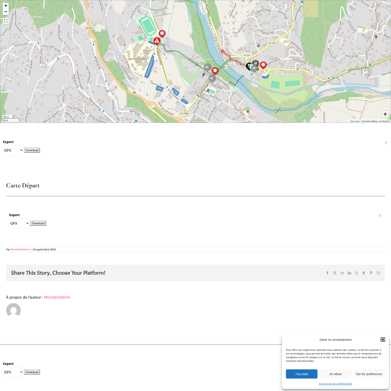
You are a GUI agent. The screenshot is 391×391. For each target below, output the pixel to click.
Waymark (355, 121)
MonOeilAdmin (20, 249)
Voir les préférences (369, 374)
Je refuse (335, 374)
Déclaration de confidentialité (335, 383)
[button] (383, 340)
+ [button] (5, 5)
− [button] (5, 11)
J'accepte (301, 374)
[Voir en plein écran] (6, 21)
